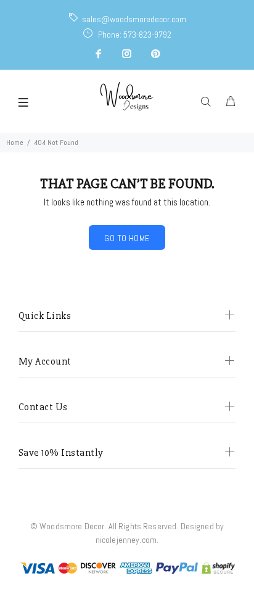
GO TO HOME (126, 238)
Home (14, 142)
